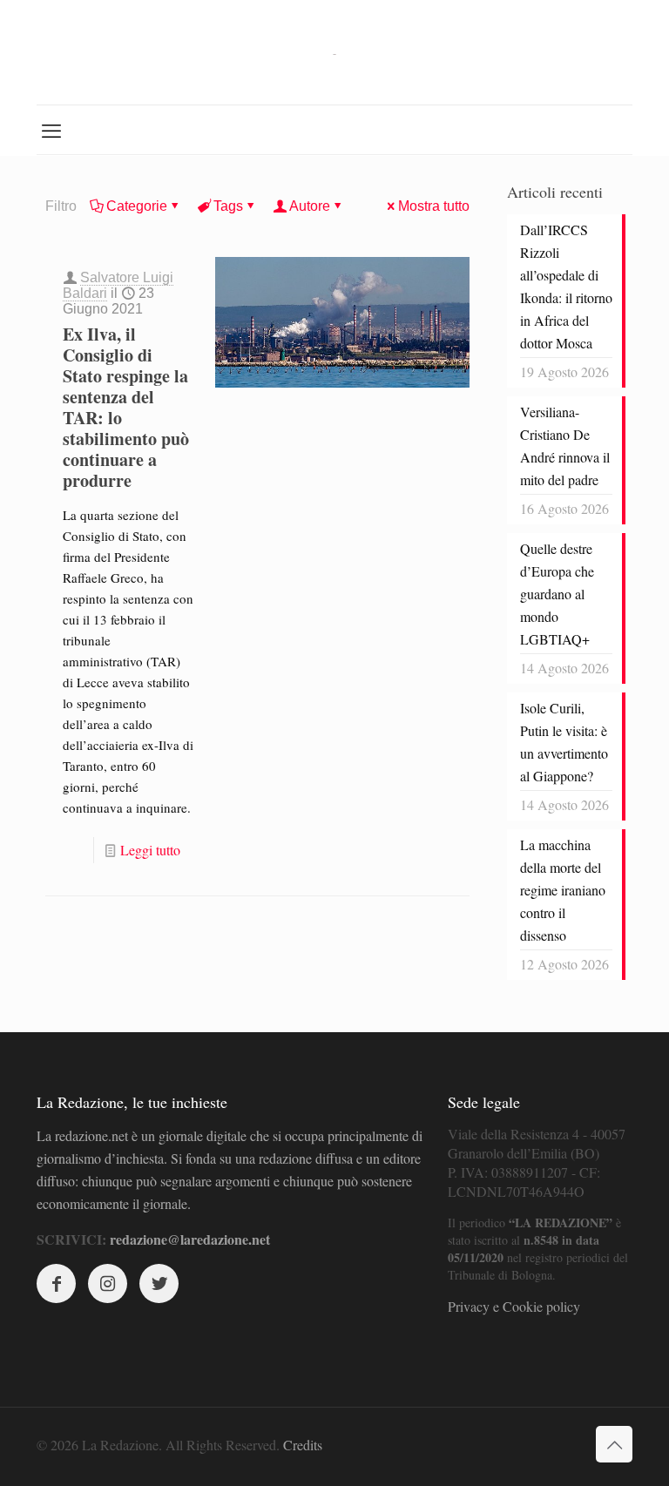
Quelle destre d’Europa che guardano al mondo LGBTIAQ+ (557, 593)
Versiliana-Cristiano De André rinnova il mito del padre (565, 445)
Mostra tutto (434, 206)
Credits (302, 1444)
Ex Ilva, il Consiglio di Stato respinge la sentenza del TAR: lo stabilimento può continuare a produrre (126, 407)
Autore (309, 206)
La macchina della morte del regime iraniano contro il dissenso (562, 889)
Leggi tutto (150, 850)
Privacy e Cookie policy (514, 1306)
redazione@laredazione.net (190, 1239)
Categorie (136, 206)
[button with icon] (56, 1283)
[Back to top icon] (614, 1444)
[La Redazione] (334, 52)
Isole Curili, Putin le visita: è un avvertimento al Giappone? (564, 742)
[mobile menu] (51, 130)
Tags (228, 206)
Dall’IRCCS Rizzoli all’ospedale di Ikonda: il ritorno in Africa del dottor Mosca (566, 286)
